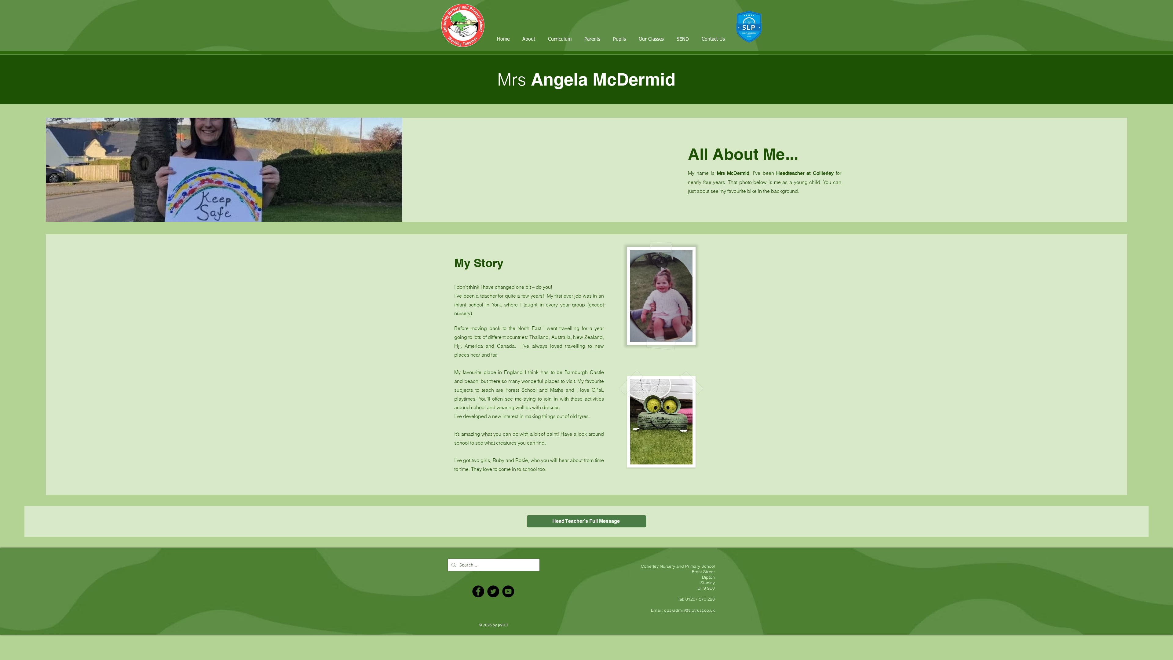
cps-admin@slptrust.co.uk (689, 610)
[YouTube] (508, 591)
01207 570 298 (700, 599)
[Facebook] (478, 591)
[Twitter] (493, 591)
